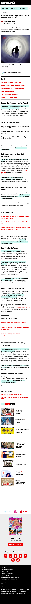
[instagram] (5, 556)
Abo (2, 586)
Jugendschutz (5, 575)
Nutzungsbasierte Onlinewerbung (10, 577)
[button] (15, 87)
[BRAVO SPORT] (24, 511)
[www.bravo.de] (8, 3)
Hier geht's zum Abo (15, 544)
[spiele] (13, 560)
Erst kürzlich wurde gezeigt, (22, 307)
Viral (12, 404)
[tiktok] (10, 556)
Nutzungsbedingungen (7, 569)
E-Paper (3, 584)
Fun (6, 12)
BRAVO (3, 12)
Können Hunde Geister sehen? (9, 97)
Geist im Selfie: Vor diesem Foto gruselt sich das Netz (14, 397)
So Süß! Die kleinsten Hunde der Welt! (12, 394)
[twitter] (20, 556)
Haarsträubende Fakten (7, 91)
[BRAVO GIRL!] (15, 511)
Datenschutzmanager (7, 573)
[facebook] (15, 556)
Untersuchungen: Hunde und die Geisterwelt (13, 85)
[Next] (28, 8)
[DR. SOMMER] (7, 511)
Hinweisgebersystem (6, 582)
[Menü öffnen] (29, 3)
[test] (25, 556)
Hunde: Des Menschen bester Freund (11, 82)
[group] (15, 8)
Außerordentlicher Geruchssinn (9, 94)
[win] (18, 560)
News (7, 404)
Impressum (4, 567)
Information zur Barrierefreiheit (9, 580)
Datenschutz (4, 571)
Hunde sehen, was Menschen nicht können (12, 88)
